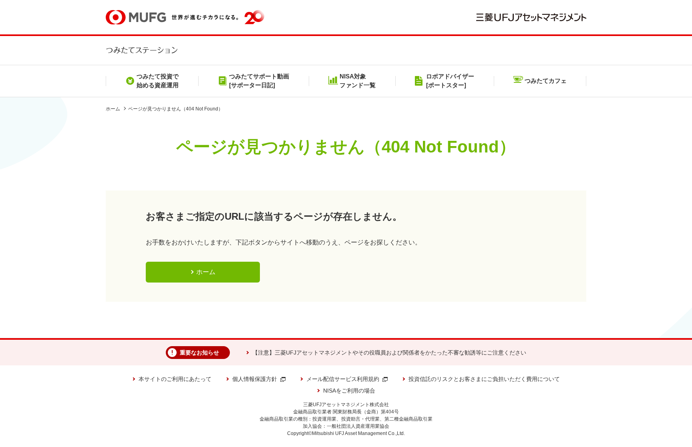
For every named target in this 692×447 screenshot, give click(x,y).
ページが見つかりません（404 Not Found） (175, 109)
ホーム (113, 109)
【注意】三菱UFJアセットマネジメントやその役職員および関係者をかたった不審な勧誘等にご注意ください (389, 352)
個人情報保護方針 (254, 379)
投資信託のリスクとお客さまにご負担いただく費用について (484, 379)
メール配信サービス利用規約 (342, 379)
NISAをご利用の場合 (349, 390)
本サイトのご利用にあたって (175, 379)
